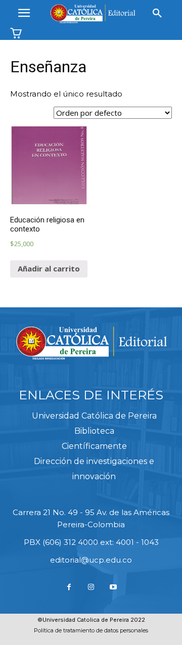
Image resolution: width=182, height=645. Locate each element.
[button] (157, 14)
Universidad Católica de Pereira (94, 416)
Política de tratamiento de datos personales (91, 630)
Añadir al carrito (49, 268)
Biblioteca (94, 431)
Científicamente (94, 446)
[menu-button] (23, 13)
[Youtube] (113, 587)
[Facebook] (69, 587)
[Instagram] (91, 587)
